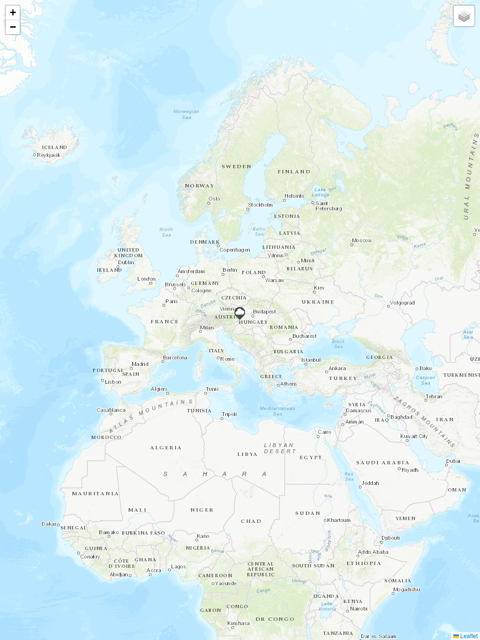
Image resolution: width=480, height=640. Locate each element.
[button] (239, 313)
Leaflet (468, 636)
